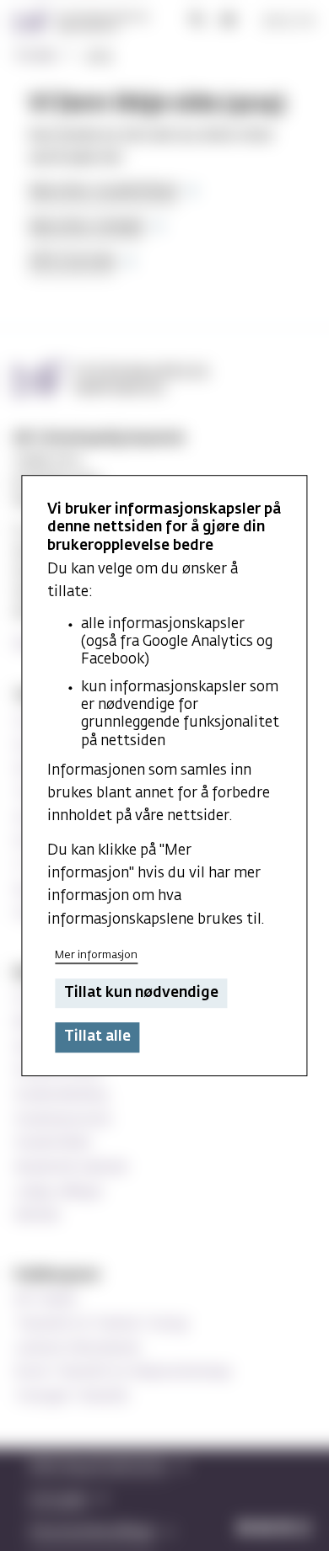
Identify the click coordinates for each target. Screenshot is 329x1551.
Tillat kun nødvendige (141, 993)
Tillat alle (97, 1038)
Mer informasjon (96, 955)
